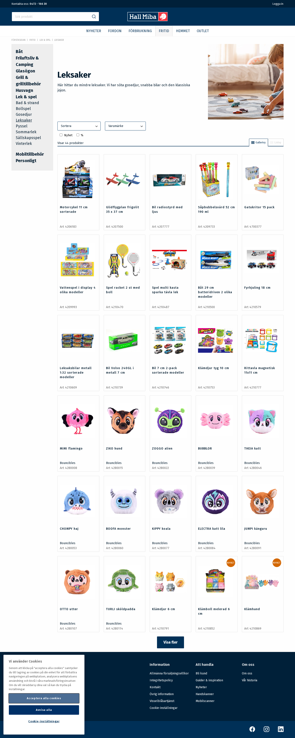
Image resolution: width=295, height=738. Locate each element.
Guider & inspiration (209, 680)
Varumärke (115, 126)
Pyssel (21, 126)
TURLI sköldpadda (120, 609)
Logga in (277, 3)
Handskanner (205, 694)
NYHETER (93, 31)
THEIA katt (252, 448)
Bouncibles (67, 463)
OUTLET (203, 31)
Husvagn (24, 90)
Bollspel (23, 108)
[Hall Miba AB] (147, 20)
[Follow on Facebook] (252, 731)
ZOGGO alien (162, 448)
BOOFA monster (118, 529)
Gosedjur (24, 114)
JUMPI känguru (255, 529)
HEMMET (183, 31)
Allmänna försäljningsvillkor (169, 673)
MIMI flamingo (71, 448)
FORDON (115, 31)
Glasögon (25, 71)
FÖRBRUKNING (140, 31)
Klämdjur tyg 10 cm (213, 368)
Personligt (26, 160)
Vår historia (249, 680)
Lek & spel (45, 40)
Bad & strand (27, 102)
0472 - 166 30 (38, 3)
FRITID (164, 31)
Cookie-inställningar (164, 708)
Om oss (247, 673)
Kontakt (155, 687)
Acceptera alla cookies (44, 698)
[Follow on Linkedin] (281, 731)
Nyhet (68, 135)
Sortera (66, 126)
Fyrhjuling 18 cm (257, 288)
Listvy (277, 142)
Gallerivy (260, 142)
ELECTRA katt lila (211, 529)
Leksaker (59, 40)
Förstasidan (18, 40)
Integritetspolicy (161, 680)
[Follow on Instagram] (266, 731)
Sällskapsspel (28, 137)
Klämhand (252, 609)
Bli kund (201, 673)
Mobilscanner (205, 701)
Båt (19, 51)
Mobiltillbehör (30, 154)
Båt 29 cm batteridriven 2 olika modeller (215, 292)
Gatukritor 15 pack (259, 207)
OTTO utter (69, 609)
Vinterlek (24, 143)
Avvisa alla (44, 709)
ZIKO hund (114, 448)
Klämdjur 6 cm (163, 609)
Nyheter (201, 687)
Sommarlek (26, 132)
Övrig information (162, 694)
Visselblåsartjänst (162, 701)
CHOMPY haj (69, 529)
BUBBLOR (205, 448)
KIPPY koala (161, 529)
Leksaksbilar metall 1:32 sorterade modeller (76, 372)
